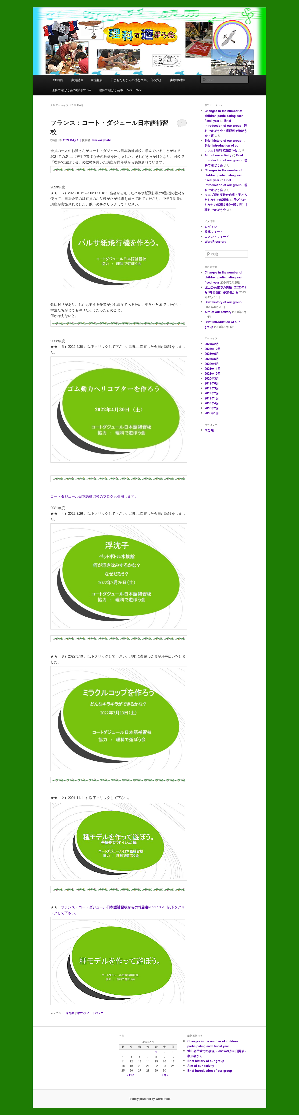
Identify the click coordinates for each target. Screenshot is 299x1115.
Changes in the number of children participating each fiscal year (224, 115)
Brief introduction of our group (209, 1070)
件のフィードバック (89, 1013)
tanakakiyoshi (101, 140)
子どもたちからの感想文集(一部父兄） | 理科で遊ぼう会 (226, 204)
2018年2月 (212, 408)
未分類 (70, 1013)
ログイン (211, 226)
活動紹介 (58, 80)
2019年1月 (212, 398)
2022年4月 (212, 363)
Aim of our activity (218, 155)
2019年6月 (212, 383)
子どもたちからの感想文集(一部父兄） (136, 80)
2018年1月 (212, 413)
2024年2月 (212, 344)
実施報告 (97, 80)
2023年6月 (212, 353)
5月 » (165, 1075)
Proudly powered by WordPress (149, 1099)
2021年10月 (213, 373)
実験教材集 (177, 80)
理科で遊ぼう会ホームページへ (120, 90)
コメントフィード (217, 236)
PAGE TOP (288, 1077)
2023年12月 (213, 348)
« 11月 (130, 1075)
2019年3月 (212, 388)
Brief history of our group (223, 140)
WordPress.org (215, 241)
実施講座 (77, 80)
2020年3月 (212, 378)
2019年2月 (212, 393)
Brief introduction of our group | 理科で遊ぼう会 (226, 160)
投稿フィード (214, 231)
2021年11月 (213, 368)
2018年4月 (212, 403)
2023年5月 (212, 358)
